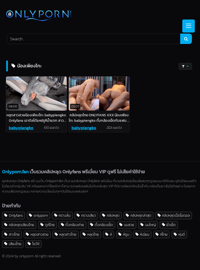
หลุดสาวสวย (39, 234)
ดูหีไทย (50, 225)
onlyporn (41, 215)
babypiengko (21, 128)
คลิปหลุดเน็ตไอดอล (176, 215)
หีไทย (163, 234)
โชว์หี (35, 244)
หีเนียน (144, 234)
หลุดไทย (93, 234)
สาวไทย (14, 234)
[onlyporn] (100, 16)
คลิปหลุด (113, 215)
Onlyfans (16, 215)
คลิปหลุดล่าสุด (140, 215)
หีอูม (126, 234)
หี (111, 234)
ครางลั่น (64, 215)
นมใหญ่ (150, 225)
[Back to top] (184, 254)
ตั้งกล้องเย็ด (104, 225)
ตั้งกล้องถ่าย (74, 225)
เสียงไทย (15, 244)
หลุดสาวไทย (67, 234)
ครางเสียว (88, 215)
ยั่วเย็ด (171, 225)
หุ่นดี (181, 234)
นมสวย (129, 225)
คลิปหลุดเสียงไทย (21, 225)
